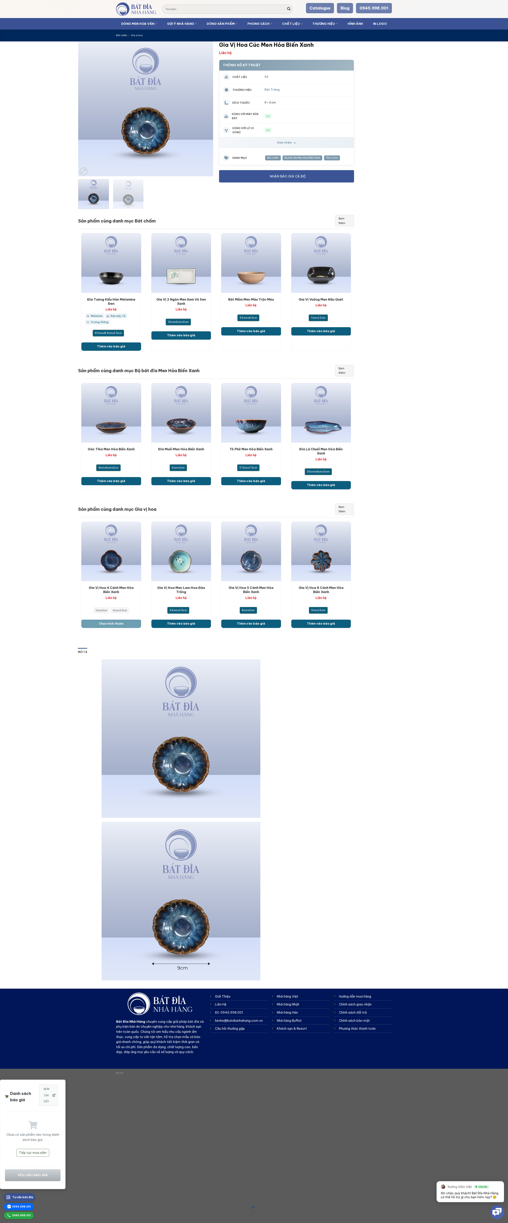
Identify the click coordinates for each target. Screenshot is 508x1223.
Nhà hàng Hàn (287, 1012)
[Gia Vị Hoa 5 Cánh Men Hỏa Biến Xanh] (251, 551)
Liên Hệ (220, 1004)
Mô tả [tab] (82, 652)
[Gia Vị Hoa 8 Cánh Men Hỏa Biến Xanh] (321, 551)
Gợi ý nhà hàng (180, 24)
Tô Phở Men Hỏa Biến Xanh (251, 449)
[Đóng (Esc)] (4, 1199)
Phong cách (258, 24)
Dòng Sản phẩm (221, 24)
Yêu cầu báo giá (33, 1175)
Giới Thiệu (222, 996)
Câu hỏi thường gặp (230, 1028)
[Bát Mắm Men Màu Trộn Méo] (251, 263)
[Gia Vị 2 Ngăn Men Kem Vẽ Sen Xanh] (181, 263)
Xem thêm (284, 142)
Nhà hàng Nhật (288, 1004)
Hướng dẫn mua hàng (355, 996)
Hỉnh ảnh (355, 24)
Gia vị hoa (137, 35)
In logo (380, 24)
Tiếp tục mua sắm (33, 1153)
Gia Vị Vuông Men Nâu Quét (321, 299)
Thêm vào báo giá (111, 346)
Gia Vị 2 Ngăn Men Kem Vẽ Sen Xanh (181, 301)
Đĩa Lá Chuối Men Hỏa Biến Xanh (321, 451)
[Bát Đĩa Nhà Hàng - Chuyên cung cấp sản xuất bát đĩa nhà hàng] (136, 9)
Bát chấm (121, 35)
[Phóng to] (83, 171)
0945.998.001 (374, 8)
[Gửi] (289, 9)
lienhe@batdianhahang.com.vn (239, 1021)
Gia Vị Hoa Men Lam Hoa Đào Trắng (181, 590)
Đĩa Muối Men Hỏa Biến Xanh (181, 449)
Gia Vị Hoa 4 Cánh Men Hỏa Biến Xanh (111, 590)
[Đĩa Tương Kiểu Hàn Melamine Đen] (111, 263)
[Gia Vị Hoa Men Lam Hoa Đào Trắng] (181, 551)
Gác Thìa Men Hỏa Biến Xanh (111, 449)
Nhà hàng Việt (287, 996)
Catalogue (320, 8)
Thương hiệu (323, 24)
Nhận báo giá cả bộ (287, 176)
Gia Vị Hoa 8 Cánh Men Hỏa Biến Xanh (321, 590)
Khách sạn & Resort (292, 1028)
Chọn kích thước (111, 623)
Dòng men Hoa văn (137, 24)
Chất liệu (291, 24)
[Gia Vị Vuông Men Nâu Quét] (321, 263)
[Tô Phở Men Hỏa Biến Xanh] (251, 413)
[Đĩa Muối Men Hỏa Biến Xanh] (181, 413)
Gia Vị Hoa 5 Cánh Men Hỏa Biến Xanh (251, 590)
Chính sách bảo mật (354, 1021)
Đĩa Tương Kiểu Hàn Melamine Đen (111, 301)
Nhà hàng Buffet (289, 1021)
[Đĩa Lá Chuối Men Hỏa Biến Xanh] (321, 413)
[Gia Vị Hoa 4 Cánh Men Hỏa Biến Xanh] (111, 551)
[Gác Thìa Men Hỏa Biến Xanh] (111, 413)
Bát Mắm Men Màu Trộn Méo (251, 299)
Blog (345, 8)
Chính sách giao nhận (355, 1004)
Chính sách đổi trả (353, 1012)
